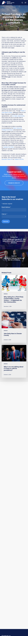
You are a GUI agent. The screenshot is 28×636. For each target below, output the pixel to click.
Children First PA (18, 159)
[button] (25, 2)
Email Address (6, 207)
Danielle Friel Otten (8, 147)
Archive (14, 10)
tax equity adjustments (18, 116)
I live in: (4, 214)
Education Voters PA (7, 159)
